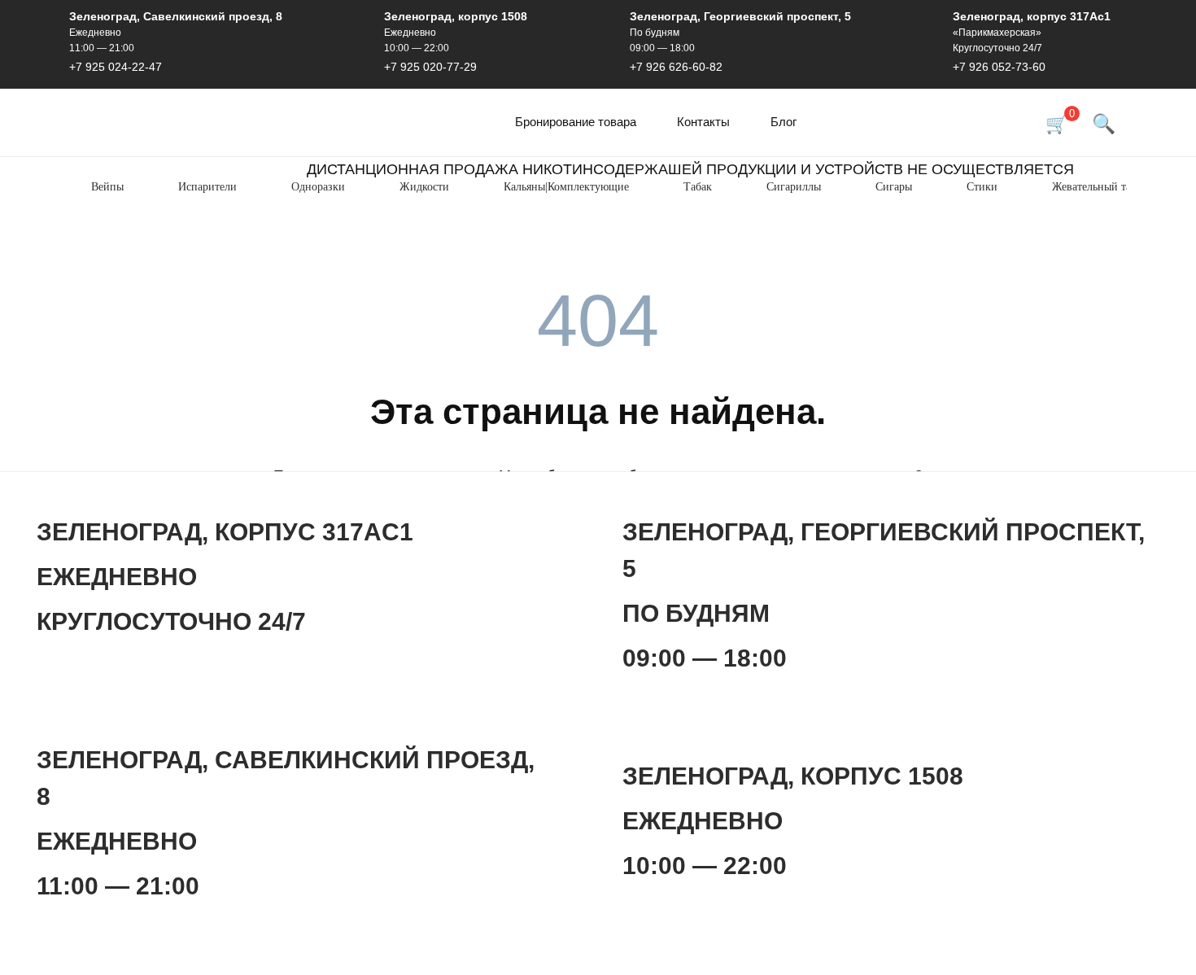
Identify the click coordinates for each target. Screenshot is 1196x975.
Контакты (703, 122)
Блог (783, 122)
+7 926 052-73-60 (999, 66)
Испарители (207, 187)
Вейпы (107, 187)
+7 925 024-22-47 (115, 66)
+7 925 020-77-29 (430, 66)
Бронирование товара (575, 122)
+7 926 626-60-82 (676, 66)
